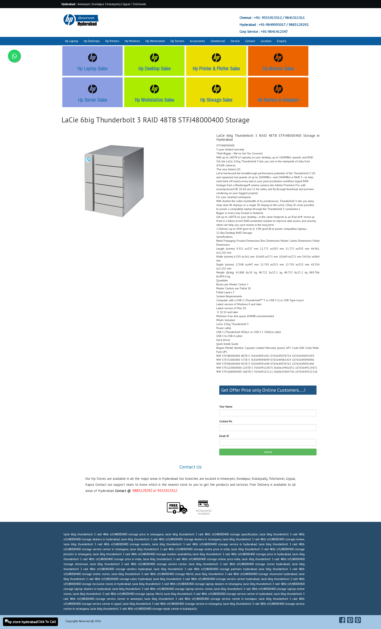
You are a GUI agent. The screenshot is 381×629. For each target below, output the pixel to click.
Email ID (224, 436)
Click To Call (46, 621)
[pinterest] (350, 620)
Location (266, 41)
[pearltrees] (358, 620)
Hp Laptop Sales (92, 68)
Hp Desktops (92, 41)
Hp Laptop (71, 41)
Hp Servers (177, 41)
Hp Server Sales (92, 99)
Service (235, 41)
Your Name (225, 406)
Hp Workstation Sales (154, 99)
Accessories (197, 41)
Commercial (218, 41)
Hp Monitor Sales (278, 68)
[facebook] (342, 620)
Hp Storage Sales (216, 99)
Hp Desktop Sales (154, 68)
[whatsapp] (14, 56)
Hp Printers (112, 41)
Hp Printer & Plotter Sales (216, 68)
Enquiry (281, 41)
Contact (250, 41)
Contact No (225, 421)
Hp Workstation (155, 41)
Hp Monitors (132, 41)
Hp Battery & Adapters (278, 99)
